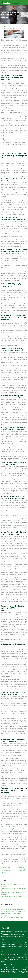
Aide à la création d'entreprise (7, 26)
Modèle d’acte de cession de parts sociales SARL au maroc (14, 896)
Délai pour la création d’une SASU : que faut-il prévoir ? (13, 909)
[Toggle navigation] (25, 3)
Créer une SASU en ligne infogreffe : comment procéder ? (13, 911)
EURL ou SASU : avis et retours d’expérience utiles (12, 917)
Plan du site (14, 979)
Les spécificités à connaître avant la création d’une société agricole (7, 870)
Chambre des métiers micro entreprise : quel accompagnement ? (21, 869)
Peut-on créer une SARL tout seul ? (9, 898)
